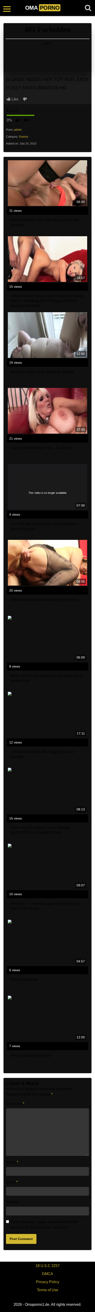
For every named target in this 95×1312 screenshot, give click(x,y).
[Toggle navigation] (7, 8)
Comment (15, 1104)
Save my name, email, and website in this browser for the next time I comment (44, 1224)
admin (18, 129)
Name (12, 1162)
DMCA (47, 1274)
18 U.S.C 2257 (48, 1266)
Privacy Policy (47, 1282)
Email (12, 1182)
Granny (23, 136)
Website (12, 1202)
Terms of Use (47, 1290)
